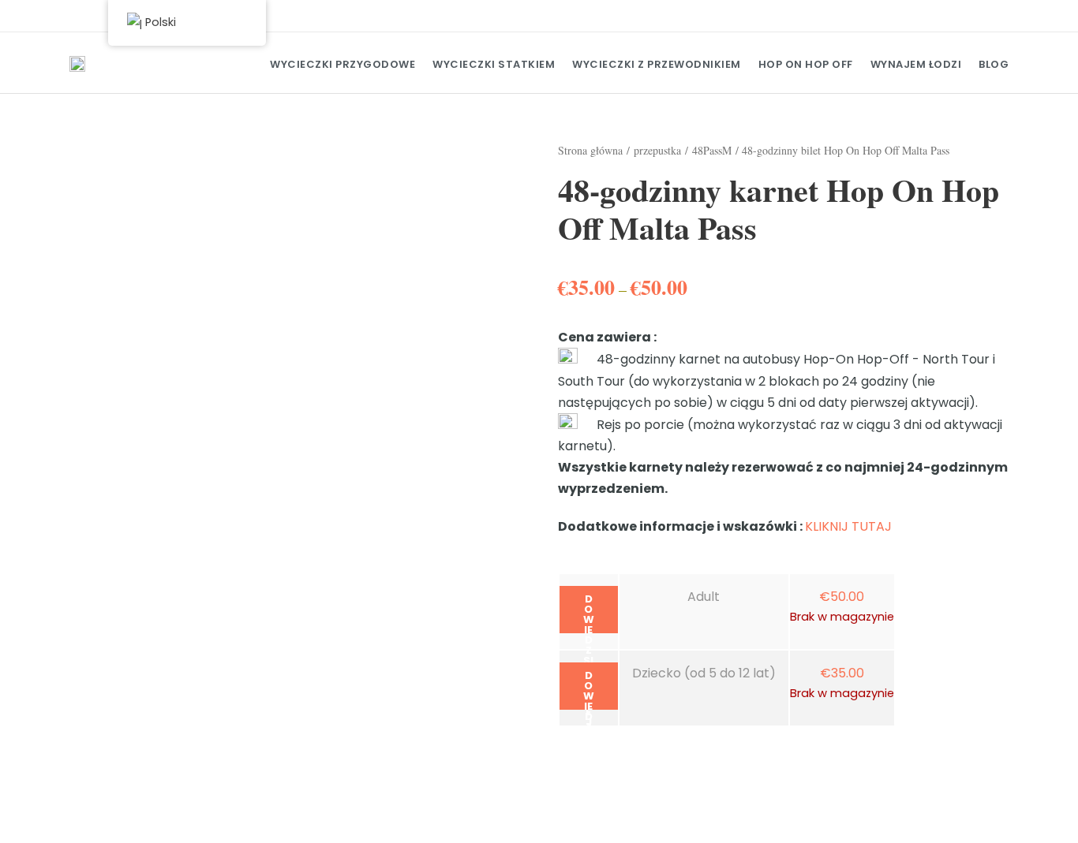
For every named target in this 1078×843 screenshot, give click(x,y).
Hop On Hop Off (805, 64)
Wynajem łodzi (916, 64)
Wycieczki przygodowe (342, 64)
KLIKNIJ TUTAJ (848, 526)
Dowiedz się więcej (588, 612)
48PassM (712, 150)
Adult (703, 596)
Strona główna (590, 150)
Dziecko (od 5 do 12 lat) (704, 673)
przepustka (657, 150)
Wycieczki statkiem (493, 64)
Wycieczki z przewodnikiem (656, 64)
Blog (994, 64)
